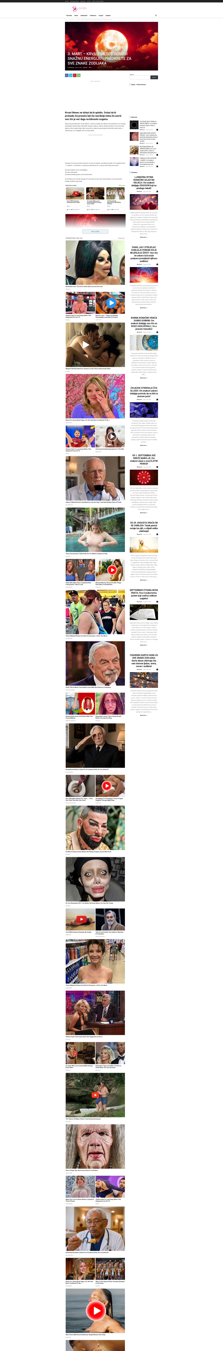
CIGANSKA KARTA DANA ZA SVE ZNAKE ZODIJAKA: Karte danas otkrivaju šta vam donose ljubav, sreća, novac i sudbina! (144, 661)
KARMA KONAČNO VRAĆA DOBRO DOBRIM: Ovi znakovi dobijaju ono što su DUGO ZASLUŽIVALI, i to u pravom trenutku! (144, 323)
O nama (67, 1)
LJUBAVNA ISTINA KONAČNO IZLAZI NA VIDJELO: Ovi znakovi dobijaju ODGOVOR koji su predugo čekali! (143, 183)
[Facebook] (66, 75)
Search (132, 74)
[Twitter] (70, 75)
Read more (143, 237)
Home (66, 19)
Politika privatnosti (74, 1)
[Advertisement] (95, 94)
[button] (156, 16)
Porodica (93, 15)
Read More (95, 231)
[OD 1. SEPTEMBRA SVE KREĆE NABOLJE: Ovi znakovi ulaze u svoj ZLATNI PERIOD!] (144, 477)
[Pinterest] (74, 75)
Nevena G (71, 67)
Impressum (82, 1)
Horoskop (83, 15)
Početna (69, 15)
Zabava (108, 15)
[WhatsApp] (78, 75)
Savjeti (101, 15)
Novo (76, 15)
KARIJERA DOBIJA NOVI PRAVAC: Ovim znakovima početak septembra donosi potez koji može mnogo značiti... (148, 137)
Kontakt (89, 1)
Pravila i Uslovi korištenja (98, 1)
